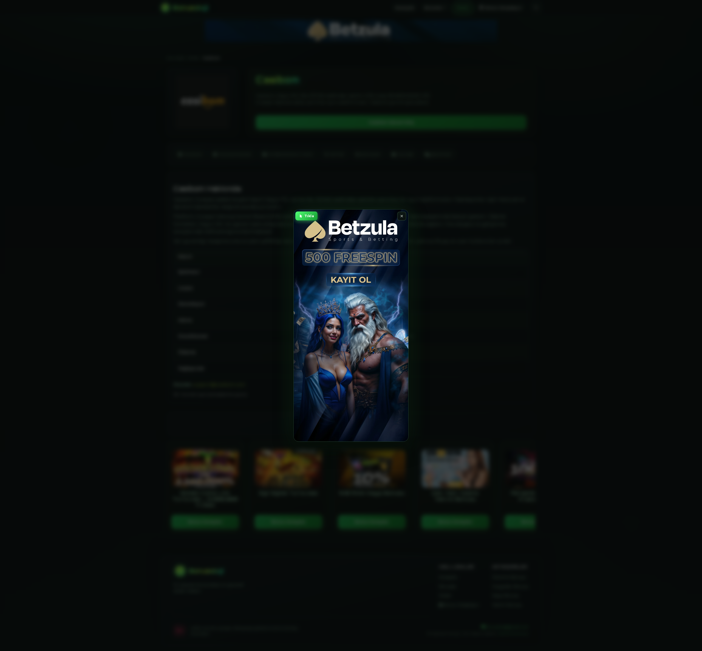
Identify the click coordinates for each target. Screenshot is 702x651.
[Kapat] (401, 216)
